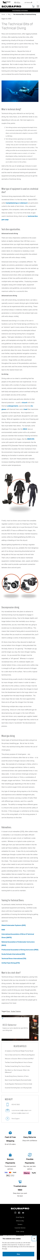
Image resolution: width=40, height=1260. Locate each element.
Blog (9, 14)
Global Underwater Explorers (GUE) (14, 925)
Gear (8, 1011)
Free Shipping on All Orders (20, 10)
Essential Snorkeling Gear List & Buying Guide (18, 1088)
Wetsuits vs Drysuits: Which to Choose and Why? (19, 1058)
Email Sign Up (20, 1217)
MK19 (25, 429)
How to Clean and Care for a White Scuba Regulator (20, 1055)
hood (25, 409)
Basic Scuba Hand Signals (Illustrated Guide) (18, 1080)
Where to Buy (20, 1221)
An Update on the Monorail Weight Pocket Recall (19, 1051)
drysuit (24, 402)
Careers (20, 1224)
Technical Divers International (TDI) (14, 958)
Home (3, 14)
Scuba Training (16, 1011)
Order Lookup (20, 1231)
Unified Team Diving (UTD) (11, 963)
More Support (16, 1118)
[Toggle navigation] (38, 6)
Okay (18, 1254)
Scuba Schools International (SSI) (13, 954)
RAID (3, 930)
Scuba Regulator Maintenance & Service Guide (18, 1084)
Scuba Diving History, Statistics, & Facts (17, 1076)
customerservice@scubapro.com (21, 1110)
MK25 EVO (30, 439)
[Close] (34, 1238)
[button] (10, 1139)
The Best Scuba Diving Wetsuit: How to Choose (18, 1062)
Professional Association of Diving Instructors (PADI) (20, 950)
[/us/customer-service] (7, 1118)
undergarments (12, 406)
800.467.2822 (16, 1104)
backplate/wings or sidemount (17, 203)
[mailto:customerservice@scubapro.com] (7, 1110)
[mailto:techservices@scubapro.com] (7, 1113)
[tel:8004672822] (7, 1104)
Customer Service (20, 1228)
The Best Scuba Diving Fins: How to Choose (17, 1066)
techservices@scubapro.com (20, 1113)
